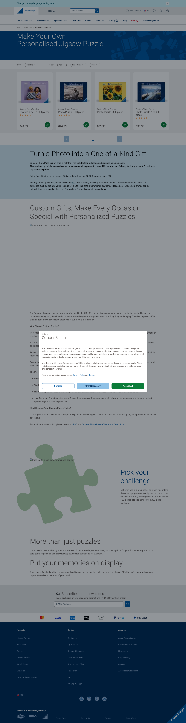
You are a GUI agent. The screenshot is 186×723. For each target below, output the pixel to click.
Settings (58, 386)
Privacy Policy (79, 375)
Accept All (128, 386)
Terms (91, 375)
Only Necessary (93, 386)
